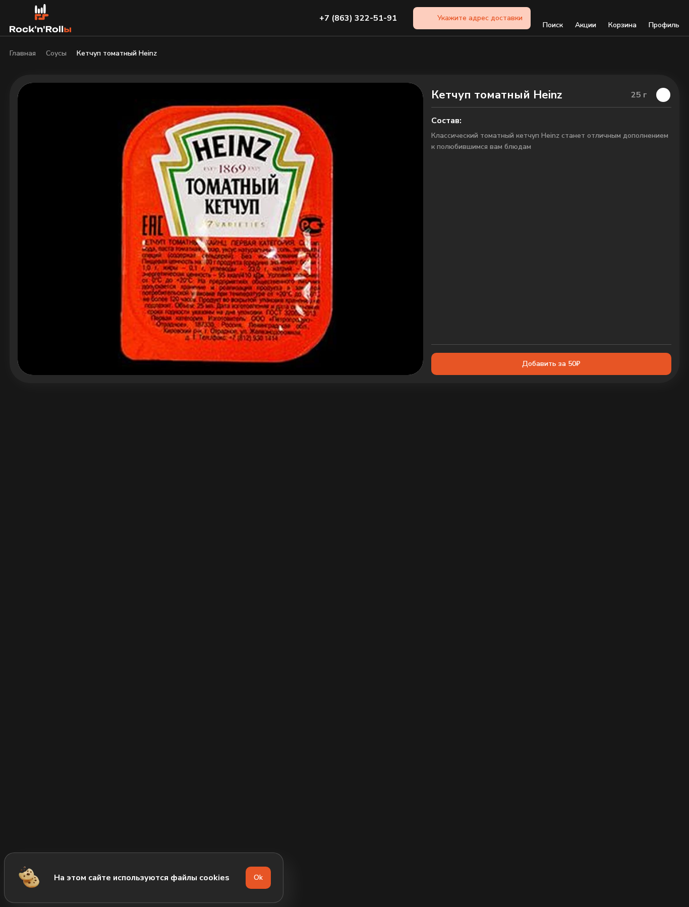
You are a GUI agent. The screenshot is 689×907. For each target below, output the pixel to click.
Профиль (664, 25)
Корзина (622, 25)
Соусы (56, 53)
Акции (585, 25)
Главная (23, 53)
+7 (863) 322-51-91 (358, 18)
